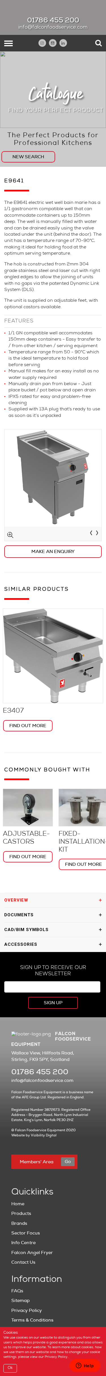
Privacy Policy (26, 1310)
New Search (28, 157)
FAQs (17, 1291)
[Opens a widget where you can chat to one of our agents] (84, 1366)
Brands (19, 1223)
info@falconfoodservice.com (53, 27)
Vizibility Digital (44, 1135)
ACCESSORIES (20, 944)
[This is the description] (53, 485)
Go (68, 1161)
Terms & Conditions (32, 1320)
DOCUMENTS (19, 914)
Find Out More (27, 725)
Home (17, 1204)
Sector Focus (25, 1233)
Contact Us (23, 1262)
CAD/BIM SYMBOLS (26, 929)
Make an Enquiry (53, 551)
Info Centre (23, 1242)
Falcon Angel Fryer (32, 1252)
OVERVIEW (16, 900)
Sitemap (20, 1300)
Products (21, 1213)
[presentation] (91, 534)
